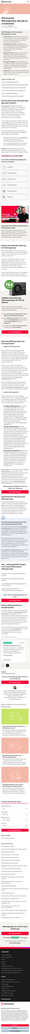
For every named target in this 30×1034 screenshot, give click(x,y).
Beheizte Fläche (5, 817)
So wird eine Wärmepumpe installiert (11, 868)
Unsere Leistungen (6, 955)
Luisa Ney (10, 25)
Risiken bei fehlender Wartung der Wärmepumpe (15, 85)
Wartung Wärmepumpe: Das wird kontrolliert (14, 87)
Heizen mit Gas (5, 988)
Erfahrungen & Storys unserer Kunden (11, 968)
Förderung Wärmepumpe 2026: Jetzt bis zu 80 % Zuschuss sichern (14, 727)
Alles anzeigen (7, 660)
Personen (3, 823)
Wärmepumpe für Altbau (8, 846)
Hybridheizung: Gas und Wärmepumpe (11, 871)
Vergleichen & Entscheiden (8, 991)
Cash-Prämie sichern (15, 943)
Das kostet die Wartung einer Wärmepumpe (13, 90)
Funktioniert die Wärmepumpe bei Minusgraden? (14, 849)
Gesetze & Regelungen (7, 986)
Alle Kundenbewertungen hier (8, 673)
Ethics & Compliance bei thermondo (10, 972)
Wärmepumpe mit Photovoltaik (9, 857)
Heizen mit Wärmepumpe (8, 838)
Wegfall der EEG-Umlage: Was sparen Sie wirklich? (14, 866)
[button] (28, 1)
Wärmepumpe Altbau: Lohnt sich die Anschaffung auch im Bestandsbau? (13, 785)
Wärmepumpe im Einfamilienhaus (10, 898)
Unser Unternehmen (6, 957)
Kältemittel (24, 137)
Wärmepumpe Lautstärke (8, 874)
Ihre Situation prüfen (15, 600)
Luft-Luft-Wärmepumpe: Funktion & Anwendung (14, 910)
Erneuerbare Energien (7, 993)
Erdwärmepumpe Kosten (8, 893)
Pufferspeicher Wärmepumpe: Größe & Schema (14, 896)
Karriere (3, 961)
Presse (3, 959)
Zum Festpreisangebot (15, 332)
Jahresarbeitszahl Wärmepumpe (9, 863)
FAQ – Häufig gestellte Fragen (9, 93)
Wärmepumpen (5, 106)
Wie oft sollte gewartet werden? (10, 82)
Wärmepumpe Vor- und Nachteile (10, 854)
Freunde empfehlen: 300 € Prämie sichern (12, 970)
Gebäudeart (4, 812)
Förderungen (4, 984)
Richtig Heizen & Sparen (7, 995)
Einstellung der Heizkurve (13, 387)
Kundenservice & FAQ (7, 966)
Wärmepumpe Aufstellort (8, 852)
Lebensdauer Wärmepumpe (8, 886)
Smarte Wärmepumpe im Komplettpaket (13, 96)
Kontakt (3, 964)
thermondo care (16, 550)
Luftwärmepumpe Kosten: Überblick (10, 917)
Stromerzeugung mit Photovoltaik (10, 982)
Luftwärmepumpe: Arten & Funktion (10, 860)
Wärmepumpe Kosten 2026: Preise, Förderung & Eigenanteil (12, 756)
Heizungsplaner (16, 629)
